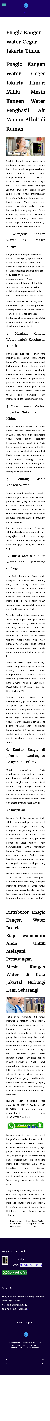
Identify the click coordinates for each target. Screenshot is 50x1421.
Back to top (23, 1322)
